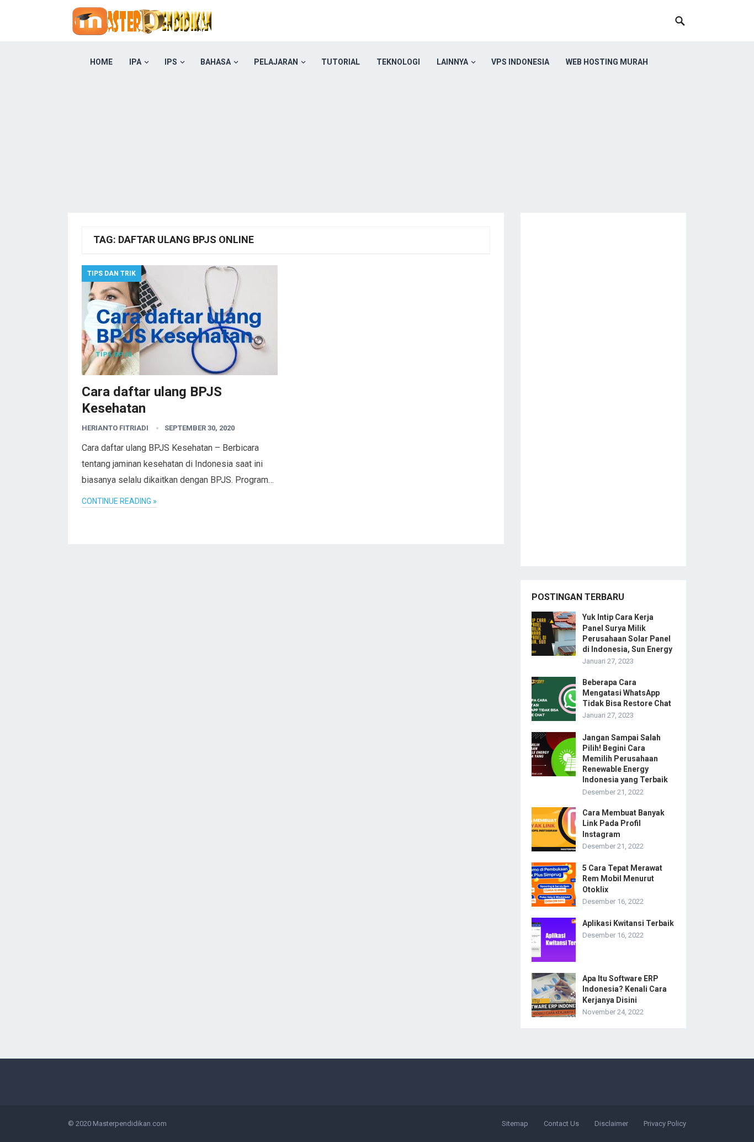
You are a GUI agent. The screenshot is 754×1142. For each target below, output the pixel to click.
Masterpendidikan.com (130, 1123)
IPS (170, 61)
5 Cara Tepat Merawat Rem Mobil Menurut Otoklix (622, 878)
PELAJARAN (276, 61)
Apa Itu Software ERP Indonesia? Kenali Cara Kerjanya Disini (624, 989)
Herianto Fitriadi (115, 428)
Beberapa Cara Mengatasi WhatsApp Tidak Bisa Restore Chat (626, 693)
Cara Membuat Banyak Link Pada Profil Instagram (623, 823)
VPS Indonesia (520, 61)
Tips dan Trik (111, 273)
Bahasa (215, 61)
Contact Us (561, 1123)
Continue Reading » (119, 501)
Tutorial (340, 61)
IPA (135, 61)
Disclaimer (611, 1123)
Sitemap (515, 1123)
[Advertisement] (377, 160)
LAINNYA (452, 61)
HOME (101, 61)
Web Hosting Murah (607, 61)
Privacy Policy (665, 1123)
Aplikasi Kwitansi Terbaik (628, 923)
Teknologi (398, 61)
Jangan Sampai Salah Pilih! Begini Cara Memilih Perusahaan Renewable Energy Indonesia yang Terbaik (625, 759)
